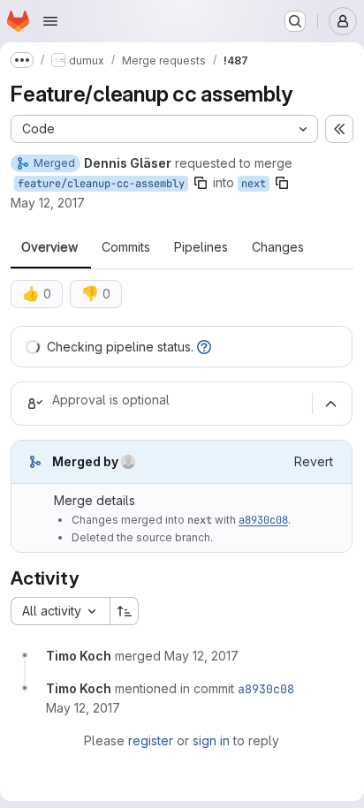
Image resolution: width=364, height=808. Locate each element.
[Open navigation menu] (50, 21)
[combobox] (60, 611)
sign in (211, 740)
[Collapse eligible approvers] (330, 403)
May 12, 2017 (48, 202)
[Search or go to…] (295, 21)
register (150, 740)
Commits (126, 247)
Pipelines (201, 247)
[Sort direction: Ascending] (124, 611)
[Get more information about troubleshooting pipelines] (204, 346)
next (253, 184)
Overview (49, 247)
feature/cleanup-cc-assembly (101, 184)
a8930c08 (263, 520)
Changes (278, 247)
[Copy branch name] (200, 182)
